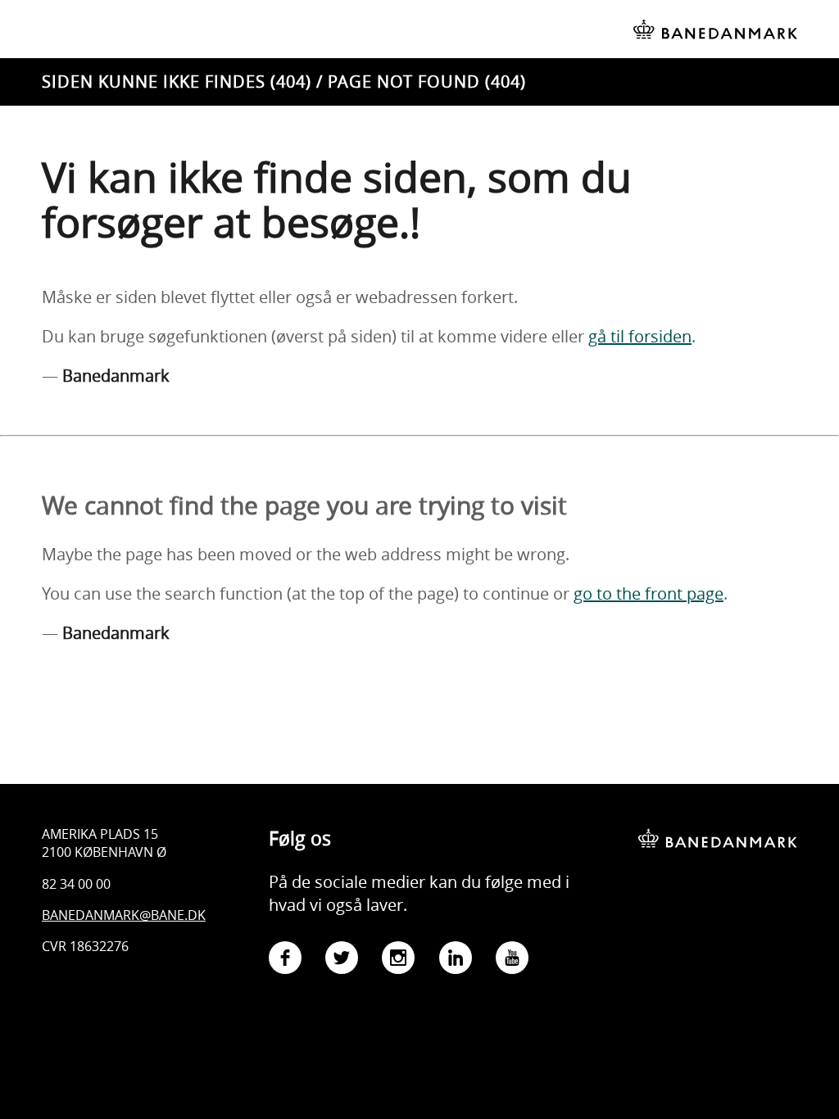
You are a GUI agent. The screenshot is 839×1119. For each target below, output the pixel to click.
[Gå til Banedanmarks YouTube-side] (512, 960)
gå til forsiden (640, 336)
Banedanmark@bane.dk (124, 915)
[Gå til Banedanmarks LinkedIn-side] (455, 960)
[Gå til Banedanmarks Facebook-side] (285, 960)
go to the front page (648, 593)
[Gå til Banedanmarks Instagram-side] (398, 960)
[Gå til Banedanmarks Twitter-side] (341, 960)
